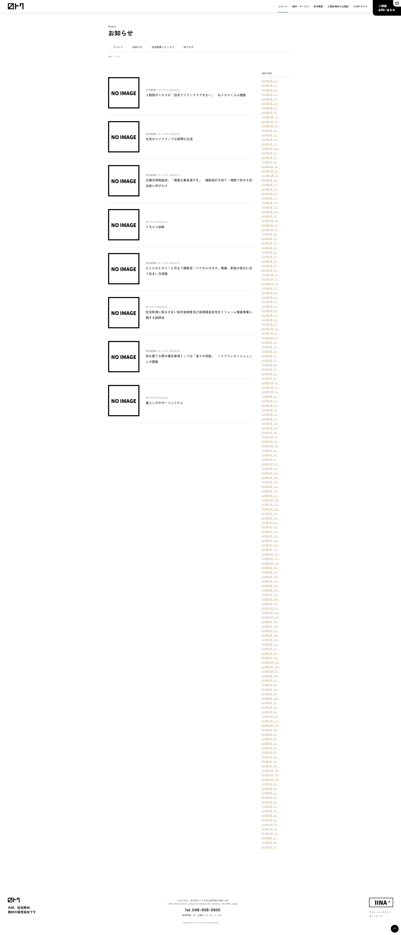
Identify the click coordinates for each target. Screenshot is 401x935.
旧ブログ (189, 47)
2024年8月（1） (270, 184)
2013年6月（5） (270, 743)
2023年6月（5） (270, 247)
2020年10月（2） (270, 391)
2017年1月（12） (270, 549)
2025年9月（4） (270, 130)
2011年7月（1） (269, 847)
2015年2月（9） (270, 653)
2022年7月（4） (270, 297)
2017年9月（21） (270, 513)
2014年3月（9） (270, 702)
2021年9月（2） (270, 342)
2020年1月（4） (270, 432)
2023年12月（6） (270, 220)
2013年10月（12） (271, 725)
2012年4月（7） (270, 806)
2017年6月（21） (270, 527)
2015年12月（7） (270, 608)
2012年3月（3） (270, 810)
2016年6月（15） (270, 581)
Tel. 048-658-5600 (202, 910)
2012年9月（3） (270, 784)
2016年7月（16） (270, 576)
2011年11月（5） (270, 829)
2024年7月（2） (270, 189)
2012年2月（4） (270, 815)
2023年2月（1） (270, 265)
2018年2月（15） (270, 491)
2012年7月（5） (270, 792)
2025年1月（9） (270, 162)
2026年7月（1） (270, 85)
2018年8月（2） (270, 468)
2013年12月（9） (270, 716)
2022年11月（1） (270, 279)
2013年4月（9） (270, 752)
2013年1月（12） (270, 766)
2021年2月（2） (270, 373)
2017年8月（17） (270, 518)
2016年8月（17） (270, 572)
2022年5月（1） (270, 306)
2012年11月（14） (271, 774)
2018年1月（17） (270, 495)
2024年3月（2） (270, 207)
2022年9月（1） (270, 288)
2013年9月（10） (270, 729)
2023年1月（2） (270, 270)
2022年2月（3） (270, 319)
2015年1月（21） (270, 657)
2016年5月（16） (270, 585)
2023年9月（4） (270, 234)
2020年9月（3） (270, 396)
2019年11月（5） (270, 441)
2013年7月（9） (270, 738)
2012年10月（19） (271, 779)
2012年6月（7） (270, 797)
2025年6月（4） (270, 139)
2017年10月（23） (271, 509)
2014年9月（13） (270, 675)
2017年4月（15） (270, 536)
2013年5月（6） (270, 747)
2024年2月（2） (270, 211)
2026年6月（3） (270, 90)
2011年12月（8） (270, 824)
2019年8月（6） (270, 455)
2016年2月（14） (270, 599)
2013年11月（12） (271, 720)
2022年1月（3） (270, 324)
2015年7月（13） (270, 630)
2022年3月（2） (270, 315)
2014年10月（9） (270, 671)
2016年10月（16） (271, 563)
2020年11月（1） (270, 387)
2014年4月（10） (270, 698)
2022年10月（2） (270, 283)
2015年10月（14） (271, 617)
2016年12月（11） (271, 554)
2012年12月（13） (271, 770)
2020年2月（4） (270, 428)
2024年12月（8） (270, 166)
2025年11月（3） (270, 121)
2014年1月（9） (270, 711)
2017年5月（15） (270, 531)
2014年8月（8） (270, 680)
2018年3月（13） (270, 486)
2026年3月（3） (270, 103)
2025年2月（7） (270, 157)
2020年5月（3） (270, 414)
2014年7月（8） (270, 684)
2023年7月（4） (270, 243)
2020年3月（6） (270, 423)
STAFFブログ (360, 6)
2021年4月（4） (270, 364)
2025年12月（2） (270, 117)
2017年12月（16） (271, 500)
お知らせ (283, 6)
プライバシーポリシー (380, 912)
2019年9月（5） (270, 450)
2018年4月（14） (270, 482)
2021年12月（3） (270, 328)
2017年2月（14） (270, 545)
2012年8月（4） (270, 788)
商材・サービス (300, 6)
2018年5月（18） (270, 477)
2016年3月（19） (270, 594)
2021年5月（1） (270, 360)
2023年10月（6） (270, 229)
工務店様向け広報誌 (338, 6)
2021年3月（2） (270, 369)
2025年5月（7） (270, 144)
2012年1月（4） (270, 820)
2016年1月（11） (270, 603)
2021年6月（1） (270, 355)
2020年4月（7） (270, 418)
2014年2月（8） (270, 707)
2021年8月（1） (270, 346)
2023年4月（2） (270, 256)
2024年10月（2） (270, 175)
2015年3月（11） (270, 648)
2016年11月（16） (271, 558)
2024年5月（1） (270, 198)
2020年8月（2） (270, 400)
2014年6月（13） (270, 689)
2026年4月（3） (270, 99)
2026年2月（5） (270, 108)
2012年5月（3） (270, 802)
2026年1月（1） (270, 112)
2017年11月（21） (270, 504)
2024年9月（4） (270, 180)
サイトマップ (375, 916)
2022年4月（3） (270, 310)
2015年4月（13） (270, 644)
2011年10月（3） (270, 833)
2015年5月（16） (270, 639)
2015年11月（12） (271, 612)
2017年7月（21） (270, 522)
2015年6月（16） (270, 635)
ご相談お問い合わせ (386, 8)
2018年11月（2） (270, 464)
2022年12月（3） (270, 274)
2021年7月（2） (270, 351)
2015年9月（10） (270, 621)
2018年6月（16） (270, 473)
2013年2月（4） (270, 761)
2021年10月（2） (270, 337)
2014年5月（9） (270, 693)
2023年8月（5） (270, 238)
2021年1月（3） (270, 378)
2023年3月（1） (270, 261)
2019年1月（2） (270, 459)
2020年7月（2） (270, 405)
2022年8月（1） (270, 292)
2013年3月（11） (270, 756)
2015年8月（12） (270, 626)
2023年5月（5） (270, 252)
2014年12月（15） (271, 662)
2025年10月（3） (270, 126)
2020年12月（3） (270, 382)
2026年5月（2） (270, 94)
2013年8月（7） (270, 734)
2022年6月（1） (270, 301)
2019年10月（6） (270, 446)
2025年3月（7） (270, 153)
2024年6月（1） (270, 193)
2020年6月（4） (270, 410)
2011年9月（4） (270, 838)
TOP (110, 56)
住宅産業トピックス (163, 47)
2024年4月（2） (270, 202)
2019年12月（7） (270, 436)
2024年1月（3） (270, 216)
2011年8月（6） (270, 842)
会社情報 (318, 6)
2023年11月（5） (270, 225)
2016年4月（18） (270, 590)
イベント (118, 47)
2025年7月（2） (270, 135)
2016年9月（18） (270, 567)
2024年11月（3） (270, 171)
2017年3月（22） (270, 540)
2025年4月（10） (270, 148)
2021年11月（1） (270, 333)
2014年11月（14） (271, 666)
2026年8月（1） (270, 80)
